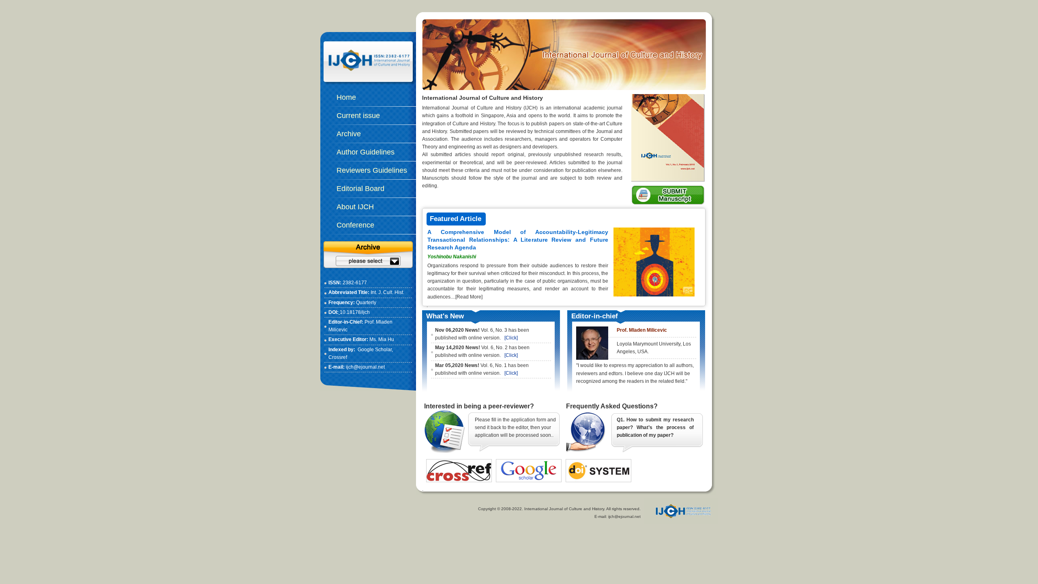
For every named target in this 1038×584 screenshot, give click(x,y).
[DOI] (598, 463)
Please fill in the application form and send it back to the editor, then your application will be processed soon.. (515, 427)
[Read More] (469, 297)
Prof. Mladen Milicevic (642, 330)
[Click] (511, 338)
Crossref (337, 357)
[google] (528, 463)
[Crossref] (459, 463)
